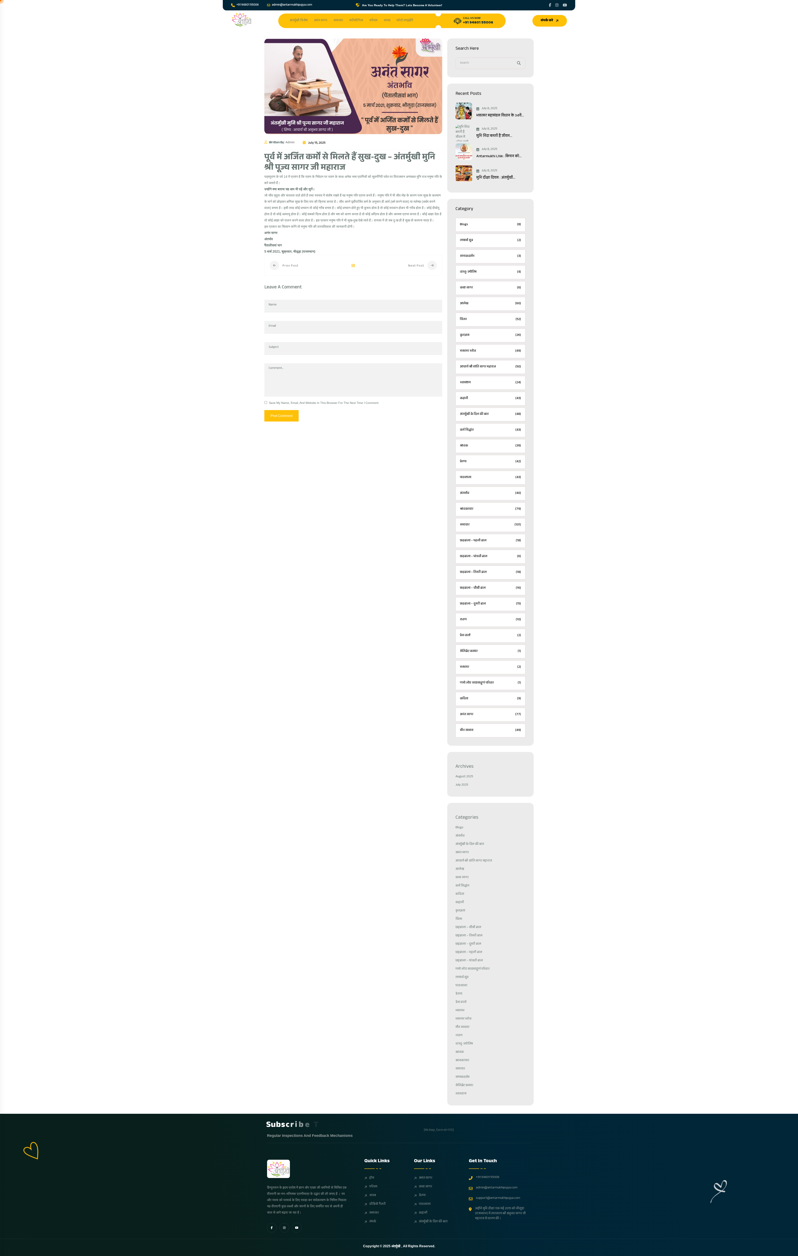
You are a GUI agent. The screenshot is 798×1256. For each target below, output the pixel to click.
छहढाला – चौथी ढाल (490, 588)
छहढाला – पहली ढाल (490, 541)
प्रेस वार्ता (490, 635)
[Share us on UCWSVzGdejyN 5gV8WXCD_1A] (565, 5)
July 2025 (462, 785)
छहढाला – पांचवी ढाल (490, 556)
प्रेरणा (490, 462)
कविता (490, 699)
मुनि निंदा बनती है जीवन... (494, 136)
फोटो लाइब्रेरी (405, 20)
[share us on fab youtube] (297, 1228)
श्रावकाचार (490, 509)
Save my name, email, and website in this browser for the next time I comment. (324, 402)
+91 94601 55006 (247, 5)
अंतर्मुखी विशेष (299, 20)
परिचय (373, 20)
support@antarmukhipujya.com (498, 1198)
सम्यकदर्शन (490, 256)
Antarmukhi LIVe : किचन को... (499, 157)
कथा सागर (490, 288)
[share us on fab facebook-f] (272, 1228)
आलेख (490, 304)
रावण (490, 620)
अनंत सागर (320, 20)
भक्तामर (490, 667)
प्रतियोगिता (356, 20)
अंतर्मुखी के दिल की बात (490, 414)
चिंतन (490, 319)
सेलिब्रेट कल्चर (490, 651)
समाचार (338, 20)
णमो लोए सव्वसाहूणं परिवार (490, 683)
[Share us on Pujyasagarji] (557, 5)
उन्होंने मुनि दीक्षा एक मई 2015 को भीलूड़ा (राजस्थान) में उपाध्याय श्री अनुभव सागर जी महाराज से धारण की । (500, 1213)
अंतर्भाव (490, 493)
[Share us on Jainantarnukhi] (550, 5)
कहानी (490, 398)
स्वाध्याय (490, 383)
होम (371, 1178)
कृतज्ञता (490, 335)
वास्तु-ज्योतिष (490, 272)
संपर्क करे (547, 20)
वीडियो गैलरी (377, 1204)
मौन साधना (490, 730)
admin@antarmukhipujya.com (292, 5)
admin (290, 142)
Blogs (490, 224)
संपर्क (372, 1221)
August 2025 (464, 776)
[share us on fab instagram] (284, 1228)
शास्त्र (387, 20)
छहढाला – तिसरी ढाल (490, 572)
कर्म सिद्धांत (490, 430)
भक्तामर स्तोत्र (490, 351)
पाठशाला (490, 477)
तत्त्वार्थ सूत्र (490, 240)
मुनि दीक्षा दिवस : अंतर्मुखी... (495, 178)
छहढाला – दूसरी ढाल (490, 604)
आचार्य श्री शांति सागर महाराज (490, 367)
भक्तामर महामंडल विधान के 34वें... (500, 116)
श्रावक (490, 446)
